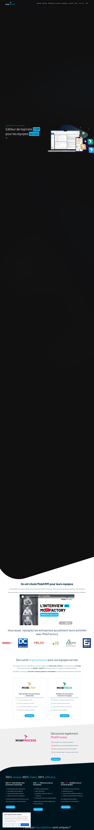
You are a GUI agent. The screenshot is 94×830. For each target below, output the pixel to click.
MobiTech (44, 3)
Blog (76, 3)
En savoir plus (29, 715)
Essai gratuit (81, 3)
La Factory (71, 3)
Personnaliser (8, 824)
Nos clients (58, 3)
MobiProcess (51, 3)
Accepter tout (25, 824)
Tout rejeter (16, 824)
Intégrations (65, 3)
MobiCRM (39, 3)
